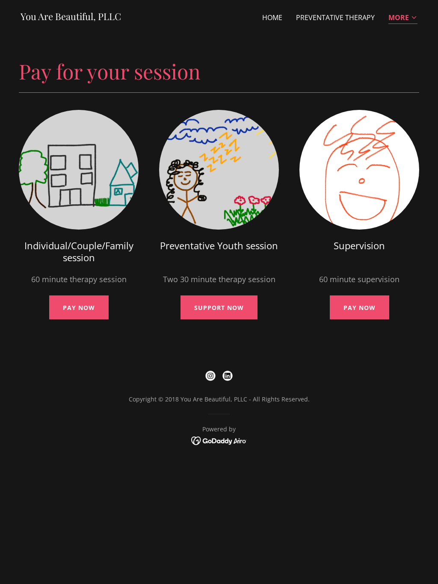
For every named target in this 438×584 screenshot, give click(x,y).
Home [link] (272, 17)
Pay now (359, 308)
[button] (402, 18)
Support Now (219, 308)
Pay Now (79, 308)
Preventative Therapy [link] (335, 17)
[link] (71, 17)
